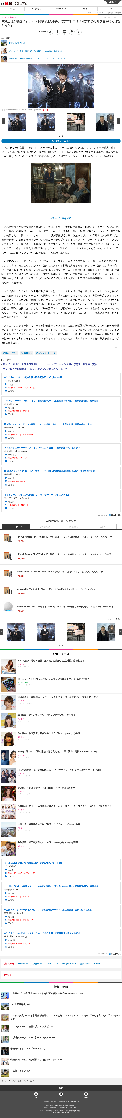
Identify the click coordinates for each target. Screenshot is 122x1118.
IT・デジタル (36, 9)
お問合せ (46, 1101)
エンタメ (85, 9)
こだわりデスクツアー (41, 963)
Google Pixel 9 (69, 963)
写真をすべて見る (63, 141)
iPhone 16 (23, 963)
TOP (61, 1088)
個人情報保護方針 (73, 1101)
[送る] (64, 32)
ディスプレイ (73, 527)
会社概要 (62, 1101)
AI (57, 963)
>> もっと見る (113, 618)
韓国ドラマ (85, 963)
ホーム (12, 9)
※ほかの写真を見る (61, 218)
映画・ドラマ (11, 353)
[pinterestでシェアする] (72, 32)
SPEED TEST (61, 9)
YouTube (86, 1097)
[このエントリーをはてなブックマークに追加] (79, 32)
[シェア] (57, 32)
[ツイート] (50, 32)
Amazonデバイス (16, 527)
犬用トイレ (102, 527)
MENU (111, 2)
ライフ (109, 9)
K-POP (97, 963)
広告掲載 (54, 1101)
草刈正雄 (28, 353)
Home (36, 1097)
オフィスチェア (45, 527)
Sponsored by (102, 515)
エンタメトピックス (47, 353)
